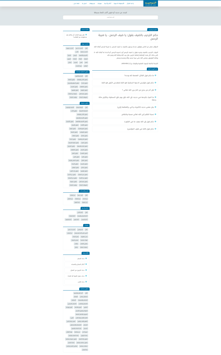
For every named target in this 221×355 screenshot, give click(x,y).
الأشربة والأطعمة (83, 55)
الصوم (69, 59)
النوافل (85, 66)
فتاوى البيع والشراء (82, 128)
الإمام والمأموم (79, 76)
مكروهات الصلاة (83, 97)
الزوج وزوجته (69, 307)
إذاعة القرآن (130, 3)
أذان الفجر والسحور (78, 293)
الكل (86, 48)
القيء (72, 318)
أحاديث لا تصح (79, 48)
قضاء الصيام (71, 343)
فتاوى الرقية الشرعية (74, 143)
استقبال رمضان (83, 297)
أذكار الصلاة (72, 216)
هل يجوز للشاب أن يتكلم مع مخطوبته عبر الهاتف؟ (76, 35)
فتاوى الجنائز (84, 136)
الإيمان (75, 55)
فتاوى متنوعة (73, 181)
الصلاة (74, 59)
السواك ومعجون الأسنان (81, 311)
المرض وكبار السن (71, 321)
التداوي (85, 307)
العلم (86, 62)
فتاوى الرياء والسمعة (82, 146)
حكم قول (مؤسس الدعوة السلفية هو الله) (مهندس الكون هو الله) (128, 82)
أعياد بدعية (80, 195)
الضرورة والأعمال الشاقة (81, 314)
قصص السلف (75, 240)
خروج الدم (85, 332)
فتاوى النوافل (84, 90)
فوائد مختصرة (84, 240)
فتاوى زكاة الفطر (83, 339)
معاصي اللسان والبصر (72, 346)
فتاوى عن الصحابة (72, 178)
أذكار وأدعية (107, 3)
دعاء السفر (81, 258)
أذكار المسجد (84, 219)
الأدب (77, 52)
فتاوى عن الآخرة (72, 174)
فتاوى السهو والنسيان (73, 83)
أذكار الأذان (80, 212)
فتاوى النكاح (84, 167)
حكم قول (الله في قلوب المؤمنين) (140, 129)
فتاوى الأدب (74, 111)
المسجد (75, 62)
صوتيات (99, 3)
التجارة (69, 55)
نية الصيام (84, 350)
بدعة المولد (77, 202)
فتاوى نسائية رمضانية (82, 343)
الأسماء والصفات (153, 30)
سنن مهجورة (84, 237)
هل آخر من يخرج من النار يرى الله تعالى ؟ (138, 90)
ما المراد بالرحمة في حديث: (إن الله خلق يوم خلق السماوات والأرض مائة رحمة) (127, 98)
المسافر (85, 325)
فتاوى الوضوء (75, 90)
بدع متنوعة (84, 202)
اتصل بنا (84, 3)
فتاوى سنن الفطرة (82, 174)
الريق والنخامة (78, 307)
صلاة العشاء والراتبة (73, 335)
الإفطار (76, 297)
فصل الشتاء (75, 237)
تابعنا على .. (76, 3)
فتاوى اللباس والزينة (74, 160)
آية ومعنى (80, 229)
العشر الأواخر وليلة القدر (81, 318)
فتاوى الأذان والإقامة (82, 79)
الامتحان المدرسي (72, 304)
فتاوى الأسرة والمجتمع (82, 118)
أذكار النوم (76, 219)
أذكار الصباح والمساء (82, 216)
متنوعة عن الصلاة (72, 94)
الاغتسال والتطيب (83, 304)
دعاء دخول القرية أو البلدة (76, 276)
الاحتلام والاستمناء (82, 300)
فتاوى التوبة (73, 128)
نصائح (76, 247)
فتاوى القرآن (84, 160)
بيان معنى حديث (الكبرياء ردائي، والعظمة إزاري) (135, 107)
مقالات (76, 244)
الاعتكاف (74, 300)
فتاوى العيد (84, 157)
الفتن (81, 62)
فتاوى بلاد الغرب (74, 171)
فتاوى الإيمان (75, 125)
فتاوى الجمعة (71, 79)
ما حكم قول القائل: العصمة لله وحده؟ (139, 75)
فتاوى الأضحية (69, 121)
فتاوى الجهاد (75, 136)
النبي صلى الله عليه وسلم (81, 233)
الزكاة (80, 59)
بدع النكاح (70, 199)
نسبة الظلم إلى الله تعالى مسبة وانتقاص (138, 114)
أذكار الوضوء (68, 219)
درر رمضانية (77, 332)
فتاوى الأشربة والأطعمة (81, 121)
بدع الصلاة (77, 199)
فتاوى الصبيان (71, 146)
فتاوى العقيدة (83, 153)
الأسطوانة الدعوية (119, 3)
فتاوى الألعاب (84, 125)
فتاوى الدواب (84, 143)
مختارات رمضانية (83, 346)
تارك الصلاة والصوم (76, 328)
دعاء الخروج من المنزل (78, 270)
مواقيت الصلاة (73, 97)
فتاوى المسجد (74, 87)
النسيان (85, 328)
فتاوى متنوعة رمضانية (71, 339)
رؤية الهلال (69, 332)
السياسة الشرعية (83, 111)
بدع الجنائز (72, 195)
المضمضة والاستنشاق (76, 325)
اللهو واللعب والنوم (82, 321)
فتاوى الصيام (84, 150)
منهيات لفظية (83, 247)
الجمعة (85, 59)
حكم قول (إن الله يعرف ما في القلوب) (139, 121)
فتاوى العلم (75, 153)
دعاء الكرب (81, 281)
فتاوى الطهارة (83, 87)
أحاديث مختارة (84, 52)
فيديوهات (92, 3)
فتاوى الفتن (76, 157)
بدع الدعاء (85, 199)
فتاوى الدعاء (84, 83)
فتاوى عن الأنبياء (83, 178)
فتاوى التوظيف (83, 132)
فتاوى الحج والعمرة (82, 139)
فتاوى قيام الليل (83, 94)
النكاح (69, 62)
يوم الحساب (78, 66)
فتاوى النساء (75, 164)
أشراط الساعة (79, 107)
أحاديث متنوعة (69, 48)
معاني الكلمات (83, 244)
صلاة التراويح (84, 335)
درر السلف (69, 233)
